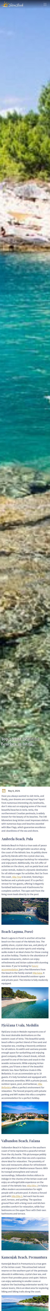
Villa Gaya (37, 972)
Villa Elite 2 (16, 1196)
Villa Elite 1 (32, 1185)
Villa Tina (16, 876)
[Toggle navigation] (45, 4)
